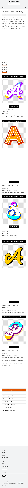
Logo (3, 463)
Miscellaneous (5, 466)
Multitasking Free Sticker (9, 396)
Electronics (4, 469)
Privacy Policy (5, 457)
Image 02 (4, 64)
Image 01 (4, 62)
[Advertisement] (14, 45)
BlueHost (21, 482)
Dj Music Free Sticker (8, 407)
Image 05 (4, 71)
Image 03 (4, 67)
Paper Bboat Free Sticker (9, 404)
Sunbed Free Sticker (8, 393)
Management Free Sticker (9, 398)
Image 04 (4, 69)
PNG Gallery (14, 1)
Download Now (14, 106)
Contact (3, 455)
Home (3, 14)
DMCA (3, 452)
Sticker (6, 14)
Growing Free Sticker (8, 401)
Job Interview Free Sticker (9, 410)
